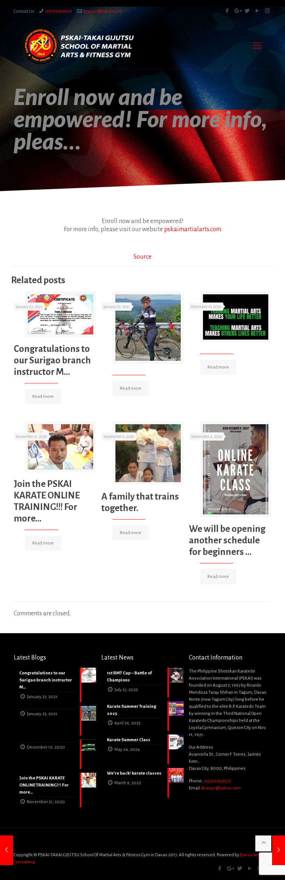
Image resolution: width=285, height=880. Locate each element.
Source (142, 256)
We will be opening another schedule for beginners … (227, 540)
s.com (192, 229)
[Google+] (237, 11)
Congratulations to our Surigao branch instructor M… (52, 360)
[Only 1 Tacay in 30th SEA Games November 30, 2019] (6, 850)
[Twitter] (247, 11)
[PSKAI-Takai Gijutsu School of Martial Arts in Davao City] (78, 45)
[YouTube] (257, 11)
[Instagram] (267, 11)
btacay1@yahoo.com (103, 11)
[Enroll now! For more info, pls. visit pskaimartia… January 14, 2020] (278, 850)
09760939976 (58, 11)
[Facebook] (227, 11)
